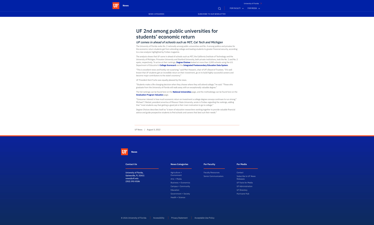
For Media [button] (252, 8)
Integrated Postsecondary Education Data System (205, 65)
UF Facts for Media (245, 182)
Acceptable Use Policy (204, 217)
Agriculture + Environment (176, 173)
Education (175, 190)
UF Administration (244, 186)
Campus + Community (180, 186)
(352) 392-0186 (133, 181)
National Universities (182, 92)
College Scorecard (168, 65)
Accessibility (158, 217)
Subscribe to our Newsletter (212, 14)
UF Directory (242, 190)
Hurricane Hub (243, 193)
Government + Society (180, 193)
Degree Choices (183, 62)
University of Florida (251, 3)
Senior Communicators (213, 176)
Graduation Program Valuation (149, 94)
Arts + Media (176, 179)
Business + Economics (180, 182)
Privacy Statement (179, 217)
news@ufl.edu (132, 178)
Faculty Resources (212, 172)
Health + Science (178, 197)
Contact (240, 172)
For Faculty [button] (235, 8)
